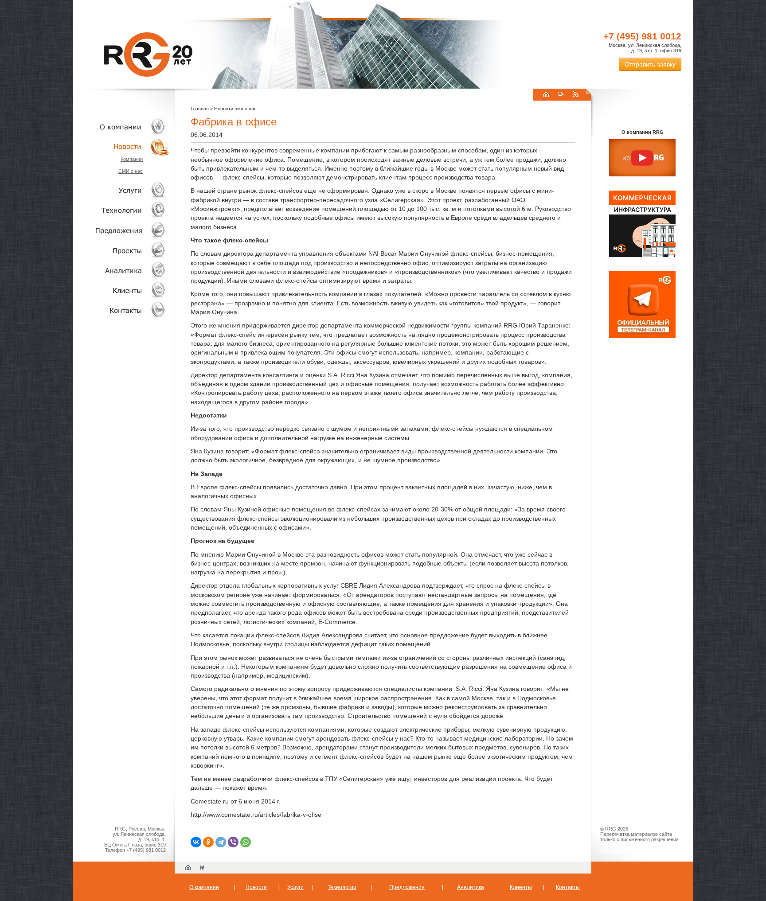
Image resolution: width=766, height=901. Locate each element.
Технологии (121, 210)
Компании (132, 159)
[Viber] (233, 842)
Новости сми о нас (235, 108)
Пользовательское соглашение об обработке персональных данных (638, 847)
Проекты (121, 250)
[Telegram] (220, 842)
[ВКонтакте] (196, 842)
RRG (148, 54)
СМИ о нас (130, 171)
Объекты (121, 230)
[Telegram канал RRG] (642, 336)
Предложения (407, 887)
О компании (121, 127)
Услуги (121, 190)
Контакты (121, 310)
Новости (123, 146)
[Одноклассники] (208, 842)
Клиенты (121, 290)
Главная (200, 108)
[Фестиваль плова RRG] (642, 255)
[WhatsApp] (245, 842)
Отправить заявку (650, 64)
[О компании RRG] (642, 158)
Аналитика (121, 270)
